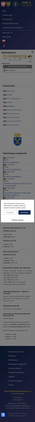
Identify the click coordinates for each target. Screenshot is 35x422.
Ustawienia (10, 212)
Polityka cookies (17, 220)
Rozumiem (24, 212)
